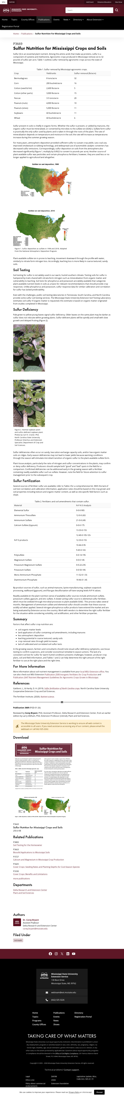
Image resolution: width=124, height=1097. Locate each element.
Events (57, 19)
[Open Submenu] (69, 19)
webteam (25, 729)
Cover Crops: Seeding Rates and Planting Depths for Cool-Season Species (46, 867)
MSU (3, 2)
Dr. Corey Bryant (31, 920)
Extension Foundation (60, 1083)
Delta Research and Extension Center (30, 890)
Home (5, 19)
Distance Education (104, 2)
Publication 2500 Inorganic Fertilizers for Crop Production (71, 674)
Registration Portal (10, 26)
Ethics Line (30, 1080)
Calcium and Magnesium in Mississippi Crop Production (38, 859)
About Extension (94, 19)
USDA (53, 1080)
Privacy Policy (74, 1092)
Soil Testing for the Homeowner (27, 845)
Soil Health (18, 940)
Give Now (118, 2)
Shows (56, 1024)
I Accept (99, 1092)
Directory (77, 19)
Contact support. (71, 1069)
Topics (14, 19)
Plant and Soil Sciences (23, 893)
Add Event (90, 2)
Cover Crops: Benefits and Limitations (30, 874)
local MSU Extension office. (92, 671)
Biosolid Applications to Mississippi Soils (31, 852)
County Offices (28, 19)
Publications (44, 19)
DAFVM (12, 2)
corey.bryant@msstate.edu (35, 928)
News (65, 19)
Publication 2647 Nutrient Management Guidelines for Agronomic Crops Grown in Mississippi (55, 677)
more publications (21, 878)
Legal (28, 1076)
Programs (36, 1020)
